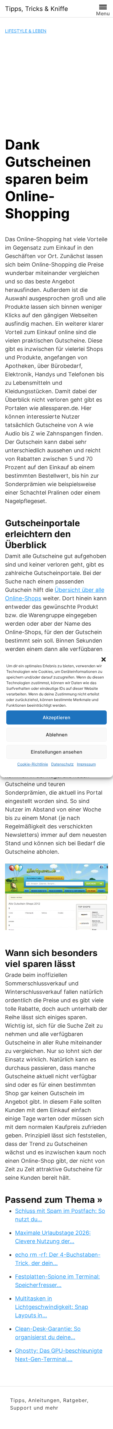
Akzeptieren (56, 717)
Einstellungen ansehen (56, 752)
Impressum (86, 764)
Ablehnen (56, 735)
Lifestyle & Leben (25, 30)
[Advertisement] (56, 85)
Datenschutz (62, 764)
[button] (103, 659)
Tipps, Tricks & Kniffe (36, 9)
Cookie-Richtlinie (32, 764)
